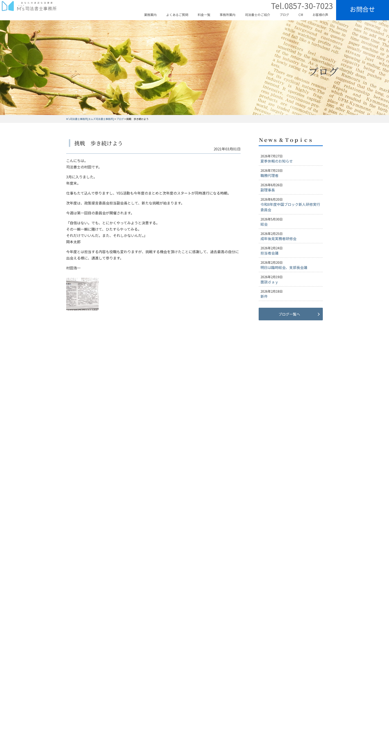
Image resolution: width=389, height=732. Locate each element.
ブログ (284, 14)
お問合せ (362, 9)
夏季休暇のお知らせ (276, 161)
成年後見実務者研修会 (278, 238)
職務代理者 (269, 175)
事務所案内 (227, 14)
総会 (264, 224)
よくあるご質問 (177, 14)
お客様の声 (320, 14)
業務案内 (150, 14)
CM (301, 14)
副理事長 (267, 190)
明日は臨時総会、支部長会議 (283, 267)
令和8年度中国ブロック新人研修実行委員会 (290, 207)
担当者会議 (269, 253)
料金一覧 (204, 14)
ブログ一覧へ (289, 314)
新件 (264, 296)
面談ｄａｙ (269, 282)
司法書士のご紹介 (257, 14)
